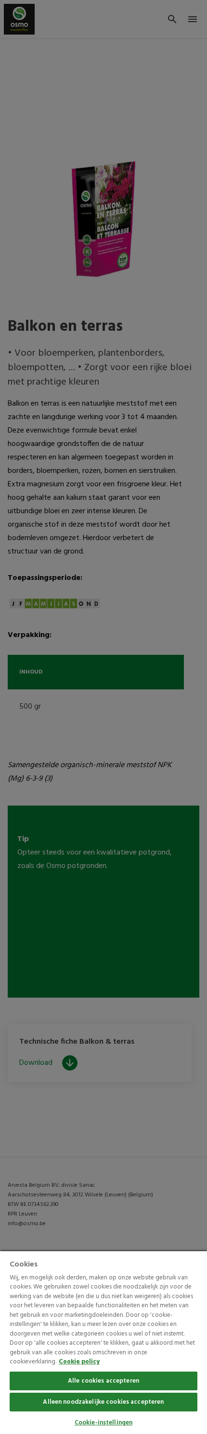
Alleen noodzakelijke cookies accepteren (103, 1402)
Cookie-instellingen (103, 1423)
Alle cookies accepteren (103, 1381)
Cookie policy (79, 1362)
